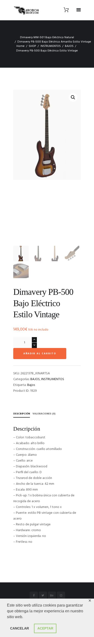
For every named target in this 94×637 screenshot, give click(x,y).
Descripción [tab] (21, 414)
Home (20, 46)
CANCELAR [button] (19, 628)
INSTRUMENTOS (50, 46)
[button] (73, 97)
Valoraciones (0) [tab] (44, 414)
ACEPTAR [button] (45, 628)
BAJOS (69, 46)
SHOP (32, 46)
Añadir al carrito (39, 353)
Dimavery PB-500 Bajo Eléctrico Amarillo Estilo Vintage (54, 41)
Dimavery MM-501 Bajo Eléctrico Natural (47, 37)
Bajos (31, 385)
